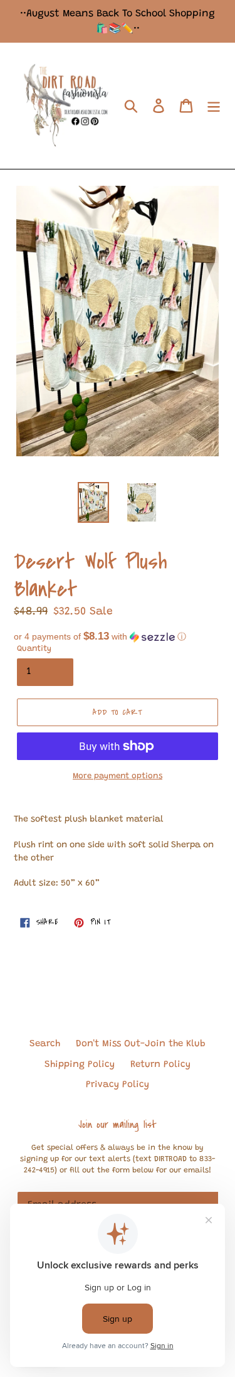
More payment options (117, 776)
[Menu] (213, 106)
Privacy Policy (117, 1085)
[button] (117, 637)
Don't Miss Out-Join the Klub (141, 1044)
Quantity (34, 649)
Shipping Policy (79, 1064)
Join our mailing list (117, 1125)
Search (44, 1044)
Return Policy (160, 1064)
